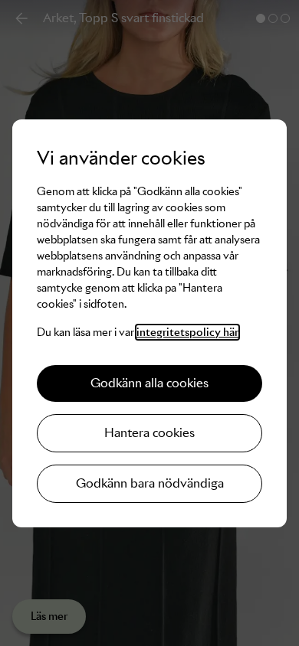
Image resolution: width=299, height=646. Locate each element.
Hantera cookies (149, 433)
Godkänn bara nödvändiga (150, 483)
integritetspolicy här (187, 332)
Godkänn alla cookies (149, 383)
